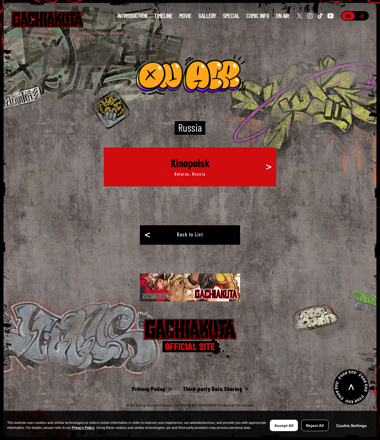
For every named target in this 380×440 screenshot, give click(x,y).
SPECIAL (231, 15)
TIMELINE (163, 15)
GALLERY (207, 15)
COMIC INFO (257, 15)
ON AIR (282, 15)
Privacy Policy (83, 428)
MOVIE (185, 15)
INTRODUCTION (132, 15)
